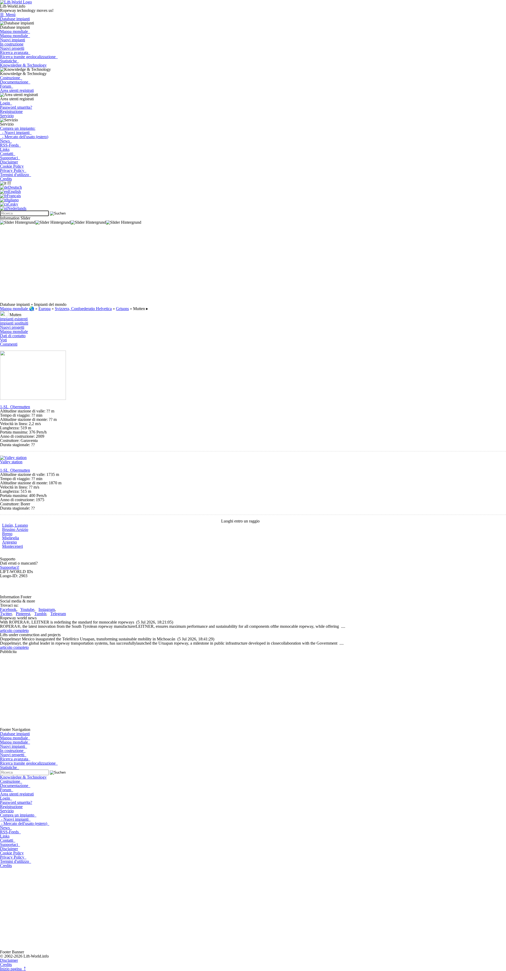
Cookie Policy (12, 166)
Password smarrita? (16, 107)
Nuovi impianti (12, 40)
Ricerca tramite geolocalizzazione (29, 56)
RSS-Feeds (10, 145)
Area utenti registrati (17, 90)
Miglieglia (10, 538)
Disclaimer (9, 162)
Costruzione (11, 78)
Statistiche (9, 61)
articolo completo (14, 630)
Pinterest (23, 613)
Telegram (58, 613)
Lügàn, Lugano (15, 525)
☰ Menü (8, 14)
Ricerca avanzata (15, 52)
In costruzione (11, 44)
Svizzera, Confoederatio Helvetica (83, 308)
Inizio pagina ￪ (13, 969)
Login (6, 103)
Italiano (12, 200)
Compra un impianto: (17, 128)
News (6, 141)
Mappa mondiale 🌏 (17, 308)
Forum (6, 86)
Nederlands (16, 208)
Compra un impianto (18, 815)
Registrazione (11, 111)
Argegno (9, 542)
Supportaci (10, 158)
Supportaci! (9, 567)
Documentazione (15, 82)
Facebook (8, 609)
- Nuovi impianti (16, 132)
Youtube (27, 609)
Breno (7, 533)
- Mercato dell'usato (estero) (24, 137)
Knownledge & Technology (23, 65)
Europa (44, 308)
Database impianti (15, 19)
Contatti (7, 153)
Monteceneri (12, 546)
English (14, 191)
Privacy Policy (13, 170)
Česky (13, 204)
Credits (6, 179)
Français (14, 195)
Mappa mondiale (15, 31)
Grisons (122, 308)
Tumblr (40, 613)
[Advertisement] (158, 265)
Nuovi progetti (12, 48)
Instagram (46, 609)
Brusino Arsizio (15, 529)
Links (4, 149)
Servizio (7, 115)
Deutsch (15, 187)
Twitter (6, 613)
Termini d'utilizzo (15, 174)
